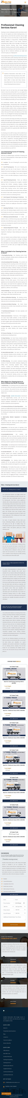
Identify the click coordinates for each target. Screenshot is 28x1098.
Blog (4, 1034)
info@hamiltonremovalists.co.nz (13, 1082)
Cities (6, 12)
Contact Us (5, 1037)
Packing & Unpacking (7, 1059)
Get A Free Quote (14, 924)
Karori (10, 12)
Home (2, 12)
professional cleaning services (20, 55)
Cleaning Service (7, 1062)
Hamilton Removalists (15, 396)
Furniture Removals (7, 1056)
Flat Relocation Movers (8, 1065)
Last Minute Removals (8, 1074)
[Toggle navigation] (25, 2)
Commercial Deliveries (8, 1071)
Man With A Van (6, 1053)
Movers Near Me (7, 1043)
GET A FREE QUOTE (14, 691)
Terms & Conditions (7, 1040)
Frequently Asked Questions (9, 1031)
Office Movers (6, 1050)
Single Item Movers (7, 1068)
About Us (5, 1028)
